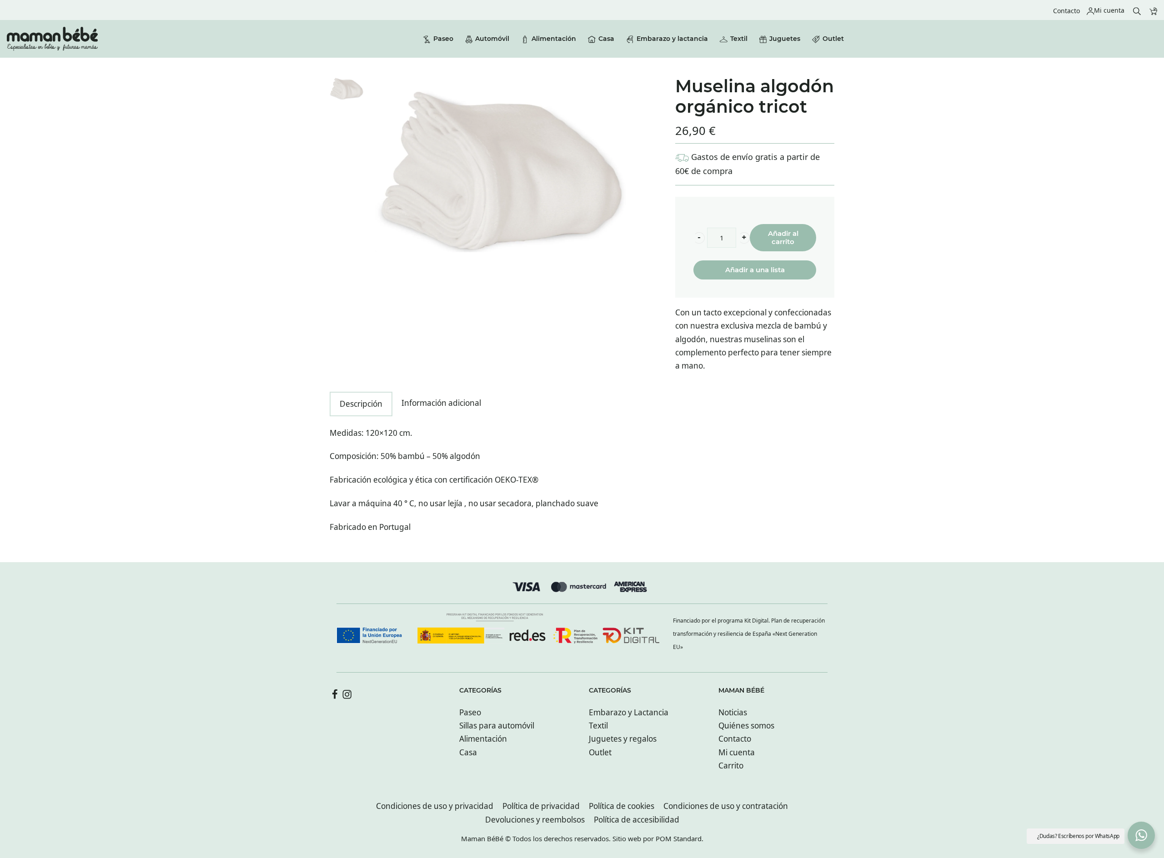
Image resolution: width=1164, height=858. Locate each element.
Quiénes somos (746, 725)
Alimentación (483, 738)
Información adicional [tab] (441, 403)
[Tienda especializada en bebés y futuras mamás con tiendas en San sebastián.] (52, 39)
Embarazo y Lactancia (628, 712)
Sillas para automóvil (496, 725)
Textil (598, 725)
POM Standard (679, 838)
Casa (468, 752)
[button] (699, 238)
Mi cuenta (736, 752)
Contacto (734, 738)
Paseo (470, 712)
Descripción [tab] (361, 404)
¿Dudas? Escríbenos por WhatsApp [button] (1078, 836)
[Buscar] (1137, 10)
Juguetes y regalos (623, 738)
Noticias (732, 712)
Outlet (600, 752)
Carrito (730, 765)
